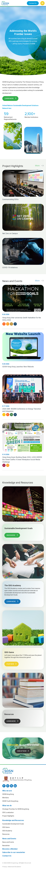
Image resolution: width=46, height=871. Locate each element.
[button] (42, 3)
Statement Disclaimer (14, 866)
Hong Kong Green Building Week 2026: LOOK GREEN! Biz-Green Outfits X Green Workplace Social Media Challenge (22, 459)
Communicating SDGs (10, 199)
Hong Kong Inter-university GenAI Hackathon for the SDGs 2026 (21, 319)
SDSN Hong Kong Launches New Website (18, 367)
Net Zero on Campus (10, 233)
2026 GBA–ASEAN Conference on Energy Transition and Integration (21, 410)
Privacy (4, 866)
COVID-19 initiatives (10, 267)
